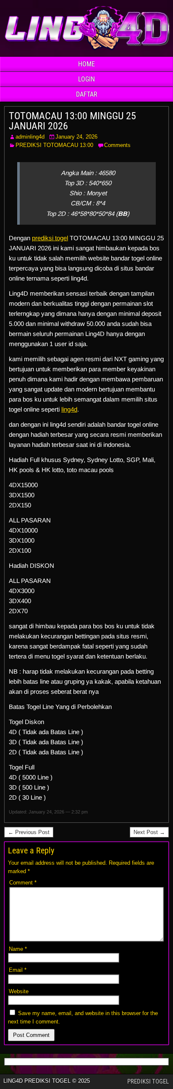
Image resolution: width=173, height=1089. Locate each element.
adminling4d (30, 137)
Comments (117, 145)
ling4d (69, 409)
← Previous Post (29, 832)
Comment (23, 882)
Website (19, 991)
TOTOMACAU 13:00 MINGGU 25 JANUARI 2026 (72, 121)
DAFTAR (86, 94)
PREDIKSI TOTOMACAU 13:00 (54, 145)
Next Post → (149, 832)
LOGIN (86, 79)
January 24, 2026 (76, 137)
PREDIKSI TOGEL (148, 1081)
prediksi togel (50, 237)
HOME (86, 64)
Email (17, 970)
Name (18, 949)
